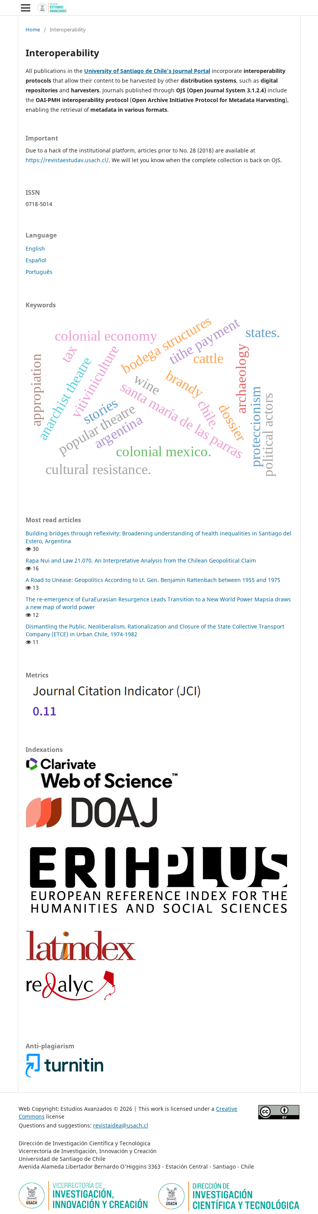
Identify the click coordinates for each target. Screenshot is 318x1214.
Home (33, 29)
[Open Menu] (25, 8)
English (35, 248)
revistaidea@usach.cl (120, 1125)
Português (39, 271)
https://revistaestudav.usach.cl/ (67, 160)
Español (36, 260)
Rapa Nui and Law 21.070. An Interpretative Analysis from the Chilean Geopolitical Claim (141, 560)
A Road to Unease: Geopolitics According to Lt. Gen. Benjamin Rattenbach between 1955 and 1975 (153, 580)
